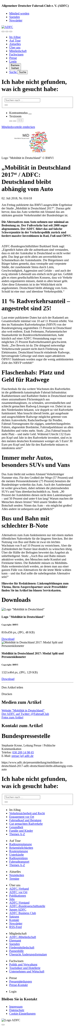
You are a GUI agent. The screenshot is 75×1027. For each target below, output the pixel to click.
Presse (13, 58)
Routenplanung (18, 851)
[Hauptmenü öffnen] (10, 31)
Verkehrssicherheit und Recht (27, 813)
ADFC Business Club (22, 913)
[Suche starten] (6, 105)
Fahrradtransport (19, 861)
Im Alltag (15, 37)
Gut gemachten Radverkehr (26, 823)
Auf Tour (15, 40)
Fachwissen (16, 54)
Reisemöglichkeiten (21, 847)
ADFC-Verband (19, 888)
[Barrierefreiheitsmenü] (3, 31)
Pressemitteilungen (20, 981)
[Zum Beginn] (3, 1024)
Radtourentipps (18, 858)
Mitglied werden (19, 13)
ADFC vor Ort (18, 892)
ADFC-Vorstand (19, 902)
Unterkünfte (16, 854)
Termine (14, 878)
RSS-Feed (15, 927)
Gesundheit (16, 827)
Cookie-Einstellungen (22, 1013)
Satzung (14, 916)
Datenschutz (16, 1010)
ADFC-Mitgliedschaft (22, 937)
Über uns (14, 47)
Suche (13, 72)
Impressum (15, 1006)
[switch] (30, 113)
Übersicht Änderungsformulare (28, 954)
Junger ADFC (17, 909)
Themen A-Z (17, 834)
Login (13, 61)
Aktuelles (15, 44)
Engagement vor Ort (21, 816)
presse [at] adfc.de (22, 755)
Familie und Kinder (21, 830)
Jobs (12, 899)
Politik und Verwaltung (23, 964)
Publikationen (17, 895)
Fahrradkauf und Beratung (25, 820)
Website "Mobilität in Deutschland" (23, 710)
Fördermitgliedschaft (21, 947)
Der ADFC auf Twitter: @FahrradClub (25, 714)
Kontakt (14, 920)
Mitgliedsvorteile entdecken (18, 127)
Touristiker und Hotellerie (24, 968)
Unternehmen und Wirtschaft (26, 971)
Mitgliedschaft (18, 51)
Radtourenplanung (20, 844)
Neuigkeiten (16, 875)
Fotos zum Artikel (12, 717)
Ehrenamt (15, 940)
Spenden (14, 17)
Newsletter (15, 20)
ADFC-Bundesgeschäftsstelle (27, 906)
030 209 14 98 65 (23, 752)
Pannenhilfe (16, 951)
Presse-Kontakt (18, 985)
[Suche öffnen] (6, 31)
